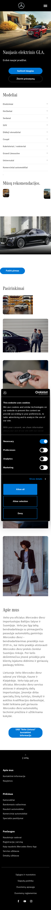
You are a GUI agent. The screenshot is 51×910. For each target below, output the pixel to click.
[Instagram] (31, 901)
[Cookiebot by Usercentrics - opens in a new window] (36, 393)
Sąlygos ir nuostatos (26, 874)
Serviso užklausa (11, 851)
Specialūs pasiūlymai (13, 818)
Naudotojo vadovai (12, 837)
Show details (35, 479)
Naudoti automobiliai (13, 809)
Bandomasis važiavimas (14, 804)
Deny (20, 513)
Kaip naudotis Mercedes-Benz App (20, 846)
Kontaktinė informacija (14, 776)
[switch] (44, 450)
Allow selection (20, 501)
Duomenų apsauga (25, 887)
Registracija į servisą (13, 841)
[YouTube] (24, 901)
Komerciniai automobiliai (15, 813)
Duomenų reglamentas (25, 893)
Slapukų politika (25, 880)
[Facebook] (18, 901)
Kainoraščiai (9, 800)
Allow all (20, 489)
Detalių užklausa (11, 855)
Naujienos (8, 780)
